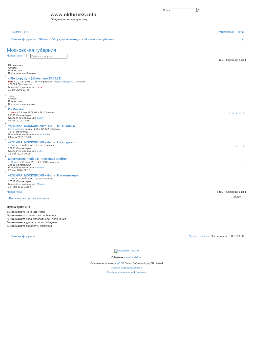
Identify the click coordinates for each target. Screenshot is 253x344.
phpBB (118, 263)
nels (10, 81)
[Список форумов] (29, 16)
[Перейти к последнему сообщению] (44, 87)
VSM (39, 151)
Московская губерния (31, 50)
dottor (40, 117)
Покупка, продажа (63, 81)
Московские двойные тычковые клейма (37, 159)
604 (13, 145)
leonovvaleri (15, 129)
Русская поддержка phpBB (126, 267)
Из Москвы (16, 109)
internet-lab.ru (134, 257)
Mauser (15, 162)
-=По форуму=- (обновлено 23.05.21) (34, 78)
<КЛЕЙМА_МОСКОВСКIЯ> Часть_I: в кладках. (41, 126)
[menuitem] (26, 32)
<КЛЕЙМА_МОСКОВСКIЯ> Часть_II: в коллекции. (43, 175)
